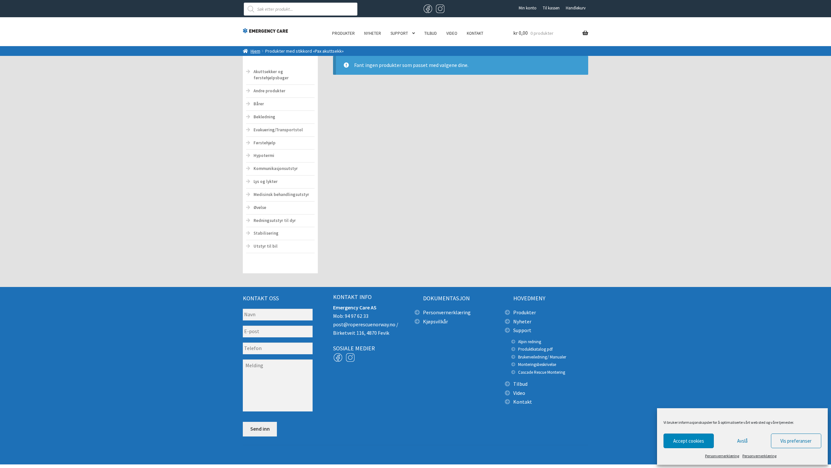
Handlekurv (576, 8)
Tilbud (430, 33)
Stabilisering (266, 233)
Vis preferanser (796, 441)
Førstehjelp (265, 143)
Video (451, 33)
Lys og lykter (266, 181)
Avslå (742, 441)
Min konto (528, 8)
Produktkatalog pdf (535, 349)
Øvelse (260, 207)
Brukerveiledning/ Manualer (542, 357)
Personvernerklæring (722, 455)
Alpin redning (529, 341)
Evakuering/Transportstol (278, 130)
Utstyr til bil (266, 246)
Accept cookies (688, 441)
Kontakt (475, 33)
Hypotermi (264, 155)
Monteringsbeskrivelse (537, 364)
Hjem (255, 51)
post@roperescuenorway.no (364, 324)
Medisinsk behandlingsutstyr (281, 194)
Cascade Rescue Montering (541, 372)
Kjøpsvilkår (435, 321)
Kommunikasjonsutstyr (276, 168)
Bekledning (264, 117)
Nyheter (372, 33)
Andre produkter (269, 91)
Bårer (259, 104)
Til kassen (551, 8)
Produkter (343, 33)
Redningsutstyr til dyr (275, 220)
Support (399, 33)
